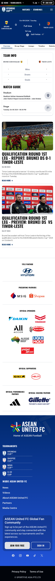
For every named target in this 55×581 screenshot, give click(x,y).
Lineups (31, 46)
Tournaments (15, 3)
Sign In (40, 545)
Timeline (41, 46)
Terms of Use (36, 571)
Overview (6, 46)
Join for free (17, 545)
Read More (6, 180)
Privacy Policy (19, 571)
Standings (37, 9)
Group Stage (19, 46)
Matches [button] (26, 9)
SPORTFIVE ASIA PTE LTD (29, 577)
